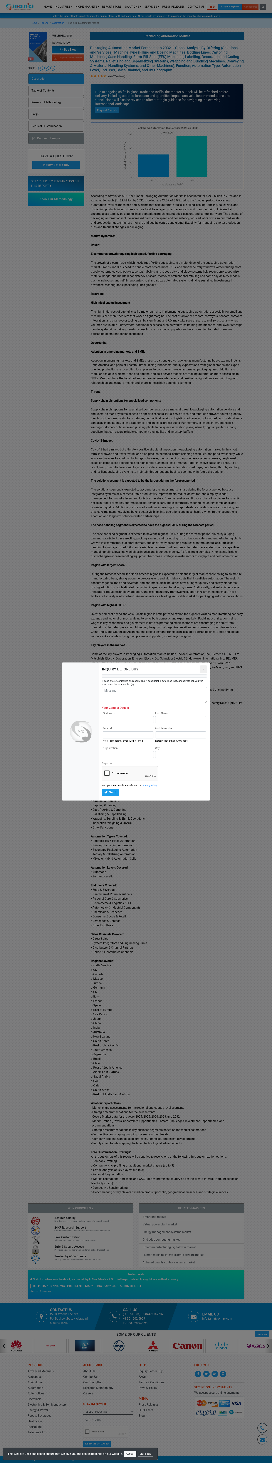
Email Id (107, 728)
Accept (130, 1453)
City (157, 748)
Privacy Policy (149, 785)
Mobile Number (164, 728)
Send (112, 792)
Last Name (161, 713)
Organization (110, 748)
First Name (109, 713)
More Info (146, 1453)
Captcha (107, 763)
